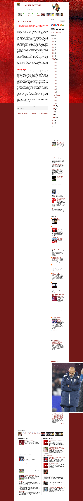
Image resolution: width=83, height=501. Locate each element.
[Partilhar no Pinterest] (23, 108)
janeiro (54, 118)
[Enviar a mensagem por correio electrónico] (34, 106)
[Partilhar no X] (20, 108)
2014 (53, 55)
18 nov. (55, 77)
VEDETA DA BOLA (55, 273)
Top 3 (52, 208)
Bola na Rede (54, 330)
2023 (53, 41)
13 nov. (55, 85)
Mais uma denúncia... (52, 481)
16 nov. (55, 80)
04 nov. (55, 100)
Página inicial (33, 113)
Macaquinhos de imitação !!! (56, 157)
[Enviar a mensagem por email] (18, 108)
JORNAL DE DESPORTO (56, 317)
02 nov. (55, 101)
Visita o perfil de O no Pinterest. (56, 32)
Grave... (25, 456)
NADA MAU (54, 274)
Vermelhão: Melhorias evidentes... (30, 475)
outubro (54, 105)
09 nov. (55, 91)
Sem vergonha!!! (22, 491)
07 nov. (55, 94)
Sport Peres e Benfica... (57, 95)
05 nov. (55, 98)
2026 (53, 37)
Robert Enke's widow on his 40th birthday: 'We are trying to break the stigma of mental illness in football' (56, 448)
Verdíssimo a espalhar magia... (57, 169)
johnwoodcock (40, 497)
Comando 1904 (55, 282)
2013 (53, 56)
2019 (53, 47)
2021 (53, 44)
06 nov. (55, 97)
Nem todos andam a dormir (53, 463)
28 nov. (55, 65)
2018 (53, 49)
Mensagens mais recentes (22, 113)
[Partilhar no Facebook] (21, 108)
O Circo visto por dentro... (48, 476)
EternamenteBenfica (56, 226)
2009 (53, 123)
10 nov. (55, 89)
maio (54, 112)
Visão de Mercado (55, 340)
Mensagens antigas (44, 113)
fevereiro (54, 117)
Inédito (20, 486)
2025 (53, 38)
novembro (54, 61)
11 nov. (55, 88)
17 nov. (55, 79)
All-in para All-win (60, 296)
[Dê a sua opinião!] (19, 108)
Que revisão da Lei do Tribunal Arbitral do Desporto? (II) (61, 199)
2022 (53, 43)
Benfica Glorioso (55, 237)
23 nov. (55, 71)
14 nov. (55, 83)
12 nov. (55, 86)
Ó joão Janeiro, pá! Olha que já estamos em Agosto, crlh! (60, 284)
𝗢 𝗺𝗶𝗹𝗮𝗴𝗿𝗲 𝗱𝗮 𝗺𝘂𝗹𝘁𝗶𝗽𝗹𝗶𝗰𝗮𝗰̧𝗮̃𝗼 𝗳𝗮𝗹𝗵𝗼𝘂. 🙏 (57, 487)
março (54, 115)
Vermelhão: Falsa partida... (29, 440)
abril (53, 114)
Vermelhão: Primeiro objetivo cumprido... (60, 143)
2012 (53, 58)
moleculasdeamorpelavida (57, 248)
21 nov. (55, 74)
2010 (53, 122)
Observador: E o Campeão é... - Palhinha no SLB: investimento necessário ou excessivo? (60, 178)
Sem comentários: (29, 106)
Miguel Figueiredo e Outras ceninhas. (58, 249)
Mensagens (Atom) (24, 115)
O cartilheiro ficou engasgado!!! (57, 164)
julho (54, 109)
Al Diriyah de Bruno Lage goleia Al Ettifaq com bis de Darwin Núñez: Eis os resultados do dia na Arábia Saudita (58, 332)
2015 (53, 53)
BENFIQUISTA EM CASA (56, 257)
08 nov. (55, 92)
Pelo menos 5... (22, 481)
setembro (54, 106)
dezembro (54, 59)
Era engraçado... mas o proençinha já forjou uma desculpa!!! (29, 451)
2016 (53, 52)
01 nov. (55, 103)
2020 (53, 46)
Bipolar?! (53, 183)
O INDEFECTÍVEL (31, 5)
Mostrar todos (63, 423)
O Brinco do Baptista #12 (48, 455)
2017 (53, 50)
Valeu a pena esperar (55, 258)
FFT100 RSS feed (55, 361)
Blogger (51, 497)
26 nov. (55, 68)
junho (54, 111)
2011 (53, 120)
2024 (53, 40)
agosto (54, 108)
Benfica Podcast (55, 305)
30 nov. (55, 62)
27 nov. (55, 66)
